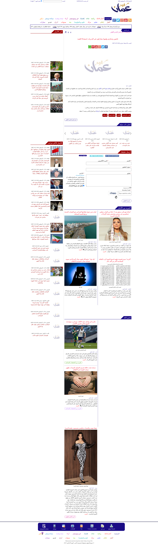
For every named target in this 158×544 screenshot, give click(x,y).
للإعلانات (72, 529)
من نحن (103, 529)
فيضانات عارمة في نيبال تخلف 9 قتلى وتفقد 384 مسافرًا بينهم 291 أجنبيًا (83, 26)
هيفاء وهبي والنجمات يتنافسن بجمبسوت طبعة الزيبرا (81, 428)
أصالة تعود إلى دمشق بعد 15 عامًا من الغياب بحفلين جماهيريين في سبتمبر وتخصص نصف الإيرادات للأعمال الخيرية (115, 214)
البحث (63, 1)
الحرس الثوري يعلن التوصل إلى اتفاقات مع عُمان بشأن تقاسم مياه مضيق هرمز (40, 108)
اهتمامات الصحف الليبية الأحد (40, 335)
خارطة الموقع (111, 529)
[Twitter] (96, 156)
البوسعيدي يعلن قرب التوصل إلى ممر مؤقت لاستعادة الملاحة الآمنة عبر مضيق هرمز (40, 162)
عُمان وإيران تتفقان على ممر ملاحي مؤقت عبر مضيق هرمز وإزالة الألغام (40, 195)
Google (32, 1)
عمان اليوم (38, 1)
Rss (82, 529)
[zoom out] (71, 32)
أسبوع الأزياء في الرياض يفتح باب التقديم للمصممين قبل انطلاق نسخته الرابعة (40, 206)
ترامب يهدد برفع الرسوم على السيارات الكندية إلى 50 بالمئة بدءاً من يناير (40, 184)
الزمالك (97, 111)
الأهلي (99, 88)
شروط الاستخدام (80, 175)
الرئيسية (127, 32)
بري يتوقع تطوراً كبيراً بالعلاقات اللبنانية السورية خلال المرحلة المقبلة (40, 77)
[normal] (68, 32)
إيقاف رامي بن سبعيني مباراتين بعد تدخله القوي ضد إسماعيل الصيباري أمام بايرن (40, 272)
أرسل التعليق (126, 200)
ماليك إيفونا (108, 88)
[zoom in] (66, 32)
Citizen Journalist (92, 529)
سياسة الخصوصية (44, 529)
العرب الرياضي (126, 115)
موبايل (55, 529)
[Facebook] (112, 156)
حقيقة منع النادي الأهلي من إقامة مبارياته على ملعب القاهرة (92, 145)
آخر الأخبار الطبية (70, 516)
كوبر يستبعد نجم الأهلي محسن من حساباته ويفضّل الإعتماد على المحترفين (110, 145)
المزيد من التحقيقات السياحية (73, 362)
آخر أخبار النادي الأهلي (117, 32)
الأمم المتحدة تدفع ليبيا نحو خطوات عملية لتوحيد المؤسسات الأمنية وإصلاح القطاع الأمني (40, 87)
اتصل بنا (64, 529)
